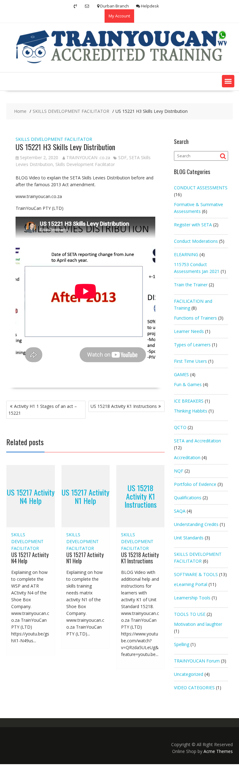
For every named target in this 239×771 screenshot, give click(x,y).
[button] (228, 81)
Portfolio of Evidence (195, 484)
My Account (119, 16)
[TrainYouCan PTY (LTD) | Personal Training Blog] (119, 62)
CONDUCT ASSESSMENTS (200, 188)
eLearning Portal (190, 584)
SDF (122, 157)
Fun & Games (188, 384)
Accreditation (187, 457)
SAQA (179, 511)
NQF (178, 471)
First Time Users (190, 361)
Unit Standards (189, 538)
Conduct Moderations (196, 241)
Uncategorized (188, 674)
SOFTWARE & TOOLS (196, 574)
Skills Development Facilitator (85, 164)
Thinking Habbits (190, 411)
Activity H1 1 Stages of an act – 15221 (42, 409)
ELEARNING (186, 254)
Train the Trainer (191, 285)
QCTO (180, 427)
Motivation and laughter (198, 624)
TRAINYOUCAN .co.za (88, 157)
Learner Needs (189, 331)
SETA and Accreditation (197, 441)
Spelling (181, 644)
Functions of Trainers (195, 318)
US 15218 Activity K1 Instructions (124, 406)
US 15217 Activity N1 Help (85, 496)
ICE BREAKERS (189, 401)
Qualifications (187, 498)
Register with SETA (193, 225)
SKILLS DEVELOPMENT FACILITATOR (54, 139)
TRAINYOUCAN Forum (197, 661)
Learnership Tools (192, 598)
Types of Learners (192, 345)
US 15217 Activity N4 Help (30, 496)
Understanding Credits (196, 524)
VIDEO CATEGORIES (194, 687)
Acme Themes (218, 751)
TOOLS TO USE (189, 614)
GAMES (181, 374)
